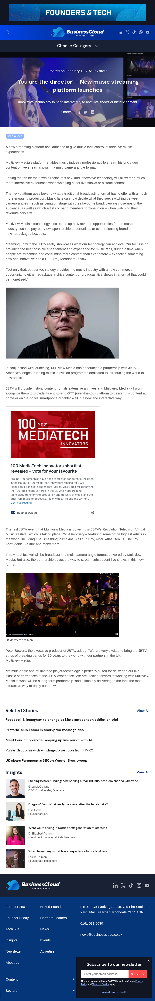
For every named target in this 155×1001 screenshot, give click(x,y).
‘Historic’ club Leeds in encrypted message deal (45, 730)
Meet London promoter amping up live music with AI (49, 740)
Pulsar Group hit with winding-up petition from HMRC (49, 750)
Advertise (47, 951)
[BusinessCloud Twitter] (127, 32)
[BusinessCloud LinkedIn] (120, 32)
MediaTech (15, 136)
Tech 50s (12, 929)
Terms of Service (100, 984)
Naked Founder (52, 907)
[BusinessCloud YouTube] (147, 32)
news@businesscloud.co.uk (101, 934)
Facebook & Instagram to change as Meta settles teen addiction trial (62, 720)
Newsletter (14, 951)
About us (12, 962)
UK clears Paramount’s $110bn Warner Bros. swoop (46, 760)
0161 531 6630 (91, 923)
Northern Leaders (53, 918)
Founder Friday (17, 918)
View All (143, 711)
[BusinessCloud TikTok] (134, 32)
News (44, 929)
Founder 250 (15, 907)
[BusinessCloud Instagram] (141, 32)
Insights (11, 940)
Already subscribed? (114, 992)
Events (45, 940)
